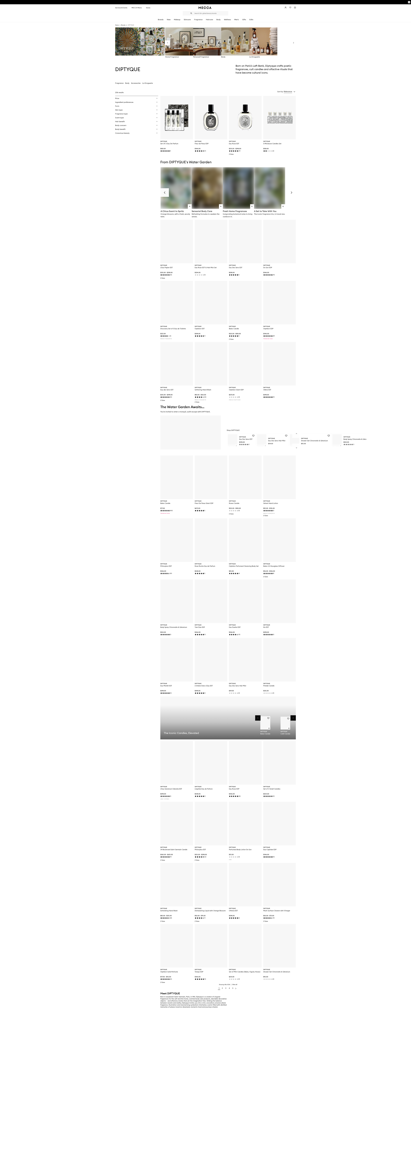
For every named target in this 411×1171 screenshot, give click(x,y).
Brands (123, 25)
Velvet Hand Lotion (270, 503)
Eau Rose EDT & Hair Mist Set (206, 268)
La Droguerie (254, 57)
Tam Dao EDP (200, 627)
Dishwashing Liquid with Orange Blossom (210, 911)
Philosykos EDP (166, 566)
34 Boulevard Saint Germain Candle (173, 850)
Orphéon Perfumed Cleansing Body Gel (244, 566)
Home (117, 25)
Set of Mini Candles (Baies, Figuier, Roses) (244, 972)
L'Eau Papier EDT (166, 268)
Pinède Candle (268, 686)
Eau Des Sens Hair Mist (237, 686)
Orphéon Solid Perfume (169, 972)
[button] (289, 91)
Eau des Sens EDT (166, 390)
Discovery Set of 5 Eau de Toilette (173, 329)
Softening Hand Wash (203, 390)
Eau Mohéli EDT (166, 686)
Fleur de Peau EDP (201, 144)
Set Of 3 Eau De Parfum (169, 144)
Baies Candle (234, 329)
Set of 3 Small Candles (271, 789)
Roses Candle (234, 503)
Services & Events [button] (121, 8)
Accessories (136, 83)
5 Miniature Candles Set (272, 144)
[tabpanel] (205, 540)
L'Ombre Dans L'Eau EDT (204, 686)
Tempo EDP (199, 972)
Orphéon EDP (268, 329)
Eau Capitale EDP (269, 850)
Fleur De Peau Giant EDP (204, 503)
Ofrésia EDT (233, 911)
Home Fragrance (172, 57)
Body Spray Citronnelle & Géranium (173, 627)
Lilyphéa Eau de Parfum (204, 789)
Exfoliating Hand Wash (169, 911)
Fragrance (119, 83)
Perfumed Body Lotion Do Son (240, 850)
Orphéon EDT (200, 329)
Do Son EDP (267, 268)
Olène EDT (267, 390)
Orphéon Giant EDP (236, 390)
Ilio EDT (266, 627)
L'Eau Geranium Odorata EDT (171, 789)
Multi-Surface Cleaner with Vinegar (276, 911)
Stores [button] (148, 8)
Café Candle (285, 734)
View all (234, 984)
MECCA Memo (137, 8)
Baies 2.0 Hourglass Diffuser (273, 566)
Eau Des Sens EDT (235, 268)
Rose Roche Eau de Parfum (205, 566)
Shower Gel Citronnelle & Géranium (276, 972)
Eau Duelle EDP (234, 627)
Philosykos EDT (200, 850)
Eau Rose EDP (234, 789)
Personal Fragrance (201, 57)
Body (223, 57)
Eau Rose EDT (234, 144)
